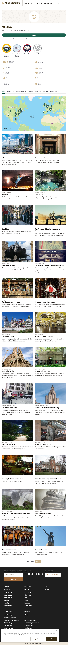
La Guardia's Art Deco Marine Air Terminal (50, 265)
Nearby (6, 603)
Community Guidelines (11, 620)
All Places (7, 589)
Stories (31, 91)
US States (45, 91)
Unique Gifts (8, 625)
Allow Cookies (51, 639)
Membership (8, 615)
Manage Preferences (38, 639)
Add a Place (8, 605)
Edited (57, 91)
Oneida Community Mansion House (48, 479)
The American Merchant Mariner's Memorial (47, 230)
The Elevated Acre (8, 444)
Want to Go (10, 91)
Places (6, 586)
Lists (25, 597)
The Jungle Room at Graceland (13, 479)
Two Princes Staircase (43, 513)
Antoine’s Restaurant (9, 550)
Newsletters (28, 605)
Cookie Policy (28, 628)
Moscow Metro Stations (44, 337)
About (26, 615)
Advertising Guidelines (31, 623)
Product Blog (8, 623)
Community (8, 611)
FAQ (25, 617)
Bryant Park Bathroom (43, 371)
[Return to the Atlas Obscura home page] (11, 3)
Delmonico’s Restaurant (43, 158)
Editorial (27, 586)
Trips (46, 586)
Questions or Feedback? (34, 643)
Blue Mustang (7, 194)
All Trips (47, 589)
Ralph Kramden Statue (43, 444)
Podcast (27, 603)
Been (3, 91)
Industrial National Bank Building (47, 408)
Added (52, 91)
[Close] (57, 631)
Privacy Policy (28, 625)
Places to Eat (8, 597)
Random (7, 600)
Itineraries (27, 595)
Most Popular (8, 595)
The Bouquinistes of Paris (11, 302)
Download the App (53, 574)
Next (37, 561)
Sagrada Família (8, 371)
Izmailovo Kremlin (8, 337)
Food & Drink (28, 592)
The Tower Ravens (8, 265)
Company (27, 611)
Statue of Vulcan (41, 550)
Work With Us (8, 628)
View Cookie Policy (21, 634)
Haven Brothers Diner (9, 408)
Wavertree (6, 158)
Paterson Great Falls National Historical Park (16, 514)
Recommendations (21, 91)
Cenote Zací (39, 194)
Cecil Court (6, 229)
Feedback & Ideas (10, 617)
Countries (38, 91)
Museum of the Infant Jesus (45, 302)
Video (26, 600)
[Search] (65, 3)
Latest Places (8, 592)
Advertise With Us (30, 620)
